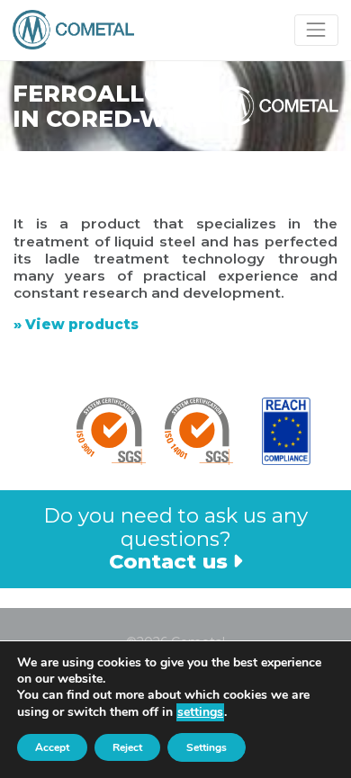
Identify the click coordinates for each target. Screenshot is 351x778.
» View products (76, 324)
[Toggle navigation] (316, 30)
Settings (206, 747)
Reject (127, 747)
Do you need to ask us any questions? (175, 538)
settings (200, 711)
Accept (52, 747)
